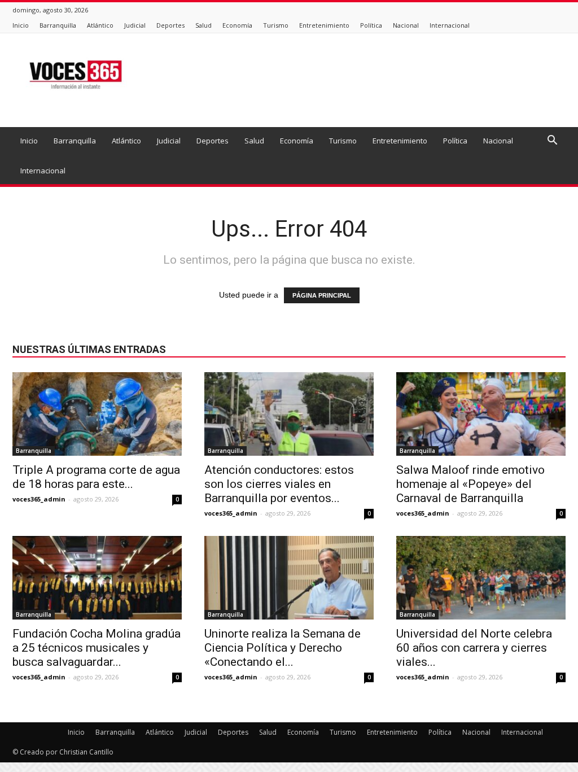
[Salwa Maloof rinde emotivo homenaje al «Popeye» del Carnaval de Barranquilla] (481, 414)
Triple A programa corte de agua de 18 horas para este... (96, 477)
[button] (552, 141)
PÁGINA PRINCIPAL (321, 295)
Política (371, 25)
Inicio (20, 25)
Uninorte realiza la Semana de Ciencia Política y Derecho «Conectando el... (282, 648)
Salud (203, 25)
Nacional (406, 25)
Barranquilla (58, 25)
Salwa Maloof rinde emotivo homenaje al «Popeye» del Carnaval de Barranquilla (470, 484)
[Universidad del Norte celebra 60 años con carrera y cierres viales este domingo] (481, 578)
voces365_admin (38, 499)
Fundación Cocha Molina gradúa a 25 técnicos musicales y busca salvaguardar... (96, 648)
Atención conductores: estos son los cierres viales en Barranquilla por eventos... (279, 484)
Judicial (135, 25)
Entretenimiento (324, 25)
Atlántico (100, 25)
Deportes (170, 25)
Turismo (275, 25)
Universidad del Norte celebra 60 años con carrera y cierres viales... (474, 648)
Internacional (450, 25)
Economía (237, 25)
